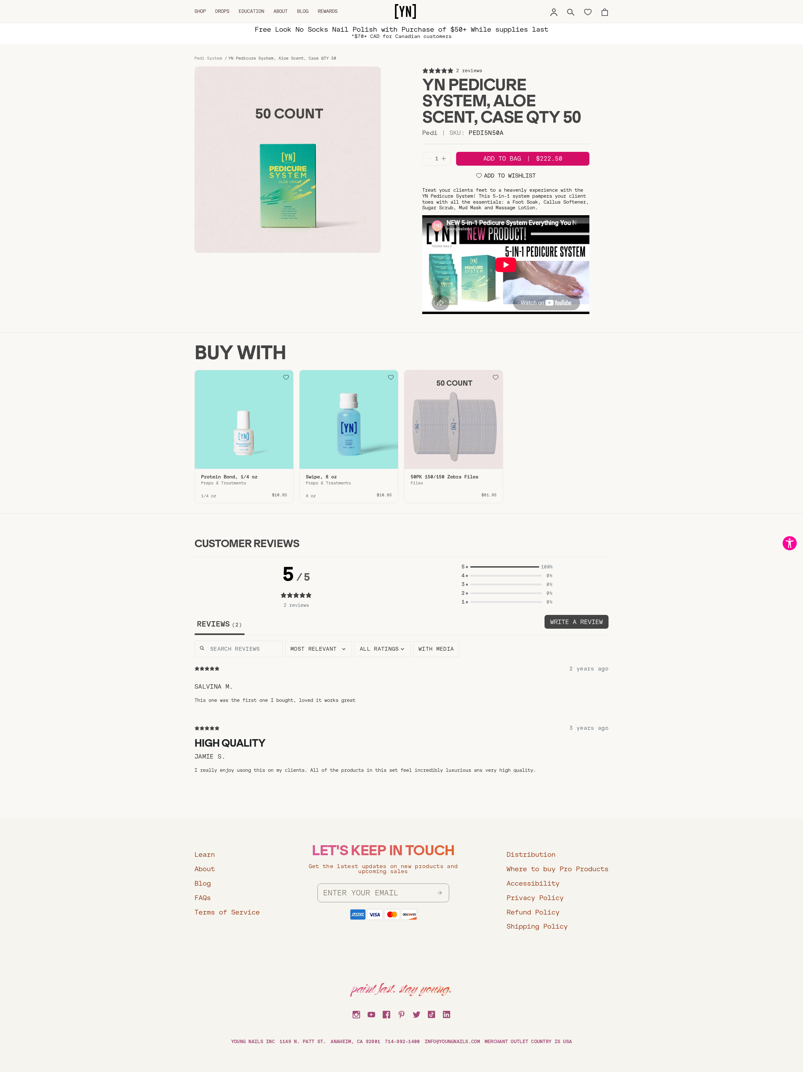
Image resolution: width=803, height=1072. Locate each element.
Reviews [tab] (218, 624)
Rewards (328, 11)
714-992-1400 (402, 1041)
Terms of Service (227, 912)
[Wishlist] (588, 11)
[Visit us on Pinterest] (401, 1013)
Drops (222, 11)
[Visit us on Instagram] (356, 1013)
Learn (204, 854)
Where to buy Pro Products (558, 868)
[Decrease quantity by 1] (429, 158)
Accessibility (533, 883)
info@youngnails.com (452, 1041)
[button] (506, 566)
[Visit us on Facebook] (386, 1013)
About (281, 11)
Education (251, 11)
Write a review (576, 622)
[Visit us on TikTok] (431, 1013)
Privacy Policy (535, 897)
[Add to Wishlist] (286, 377)
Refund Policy (533, 912)
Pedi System (208, 58)
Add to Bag (522, 158)
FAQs (202, 897)
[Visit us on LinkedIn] (446, 1013)
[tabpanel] (401, 716)
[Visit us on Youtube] (371, 1013)
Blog (302, 11)
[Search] (571, 11)
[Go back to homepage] (405, 11)
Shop (200, 11)
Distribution (531, 854)
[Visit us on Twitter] (416, 1013)
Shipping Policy (537, 926)
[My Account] (554, 11)
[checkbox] (436, 649)
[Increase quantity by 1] (443, 158)
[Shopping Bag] (605, 11)
